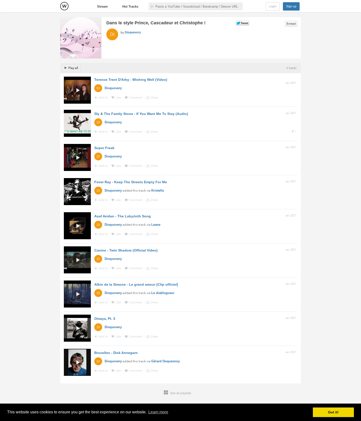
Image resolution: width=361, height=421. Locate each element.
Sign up (291, 6)
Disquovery (133, 32)
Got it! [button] (333, 412)
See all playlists (180, 393)
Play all (73, 68)
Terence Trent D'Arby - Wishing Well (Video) (130, 80)
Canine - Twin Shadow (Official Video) (126, 250)
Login (273, 6)
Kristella (157, 190)
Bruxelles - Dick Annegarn (116, 353)
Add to (103, 97)
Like (118, 97)
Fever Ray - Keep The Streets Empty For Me (130, 182)
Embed (291, 24)
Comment (136, 97)
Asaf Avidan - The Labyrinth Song (122, 216)
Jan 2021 (290, 83)
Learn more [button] (158, 412)
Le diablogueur (162, 293)
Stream (102, 6)
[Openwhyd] (64, 6)
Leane (155, 224)
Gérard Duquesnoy (165, 361)
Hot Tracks (130, 6)
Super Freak (104, 148)
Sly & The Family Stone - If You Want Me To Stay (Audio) (141, 114)
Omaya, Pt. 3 (104, 319)
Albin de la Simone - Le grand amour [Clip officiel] (136, 284)
